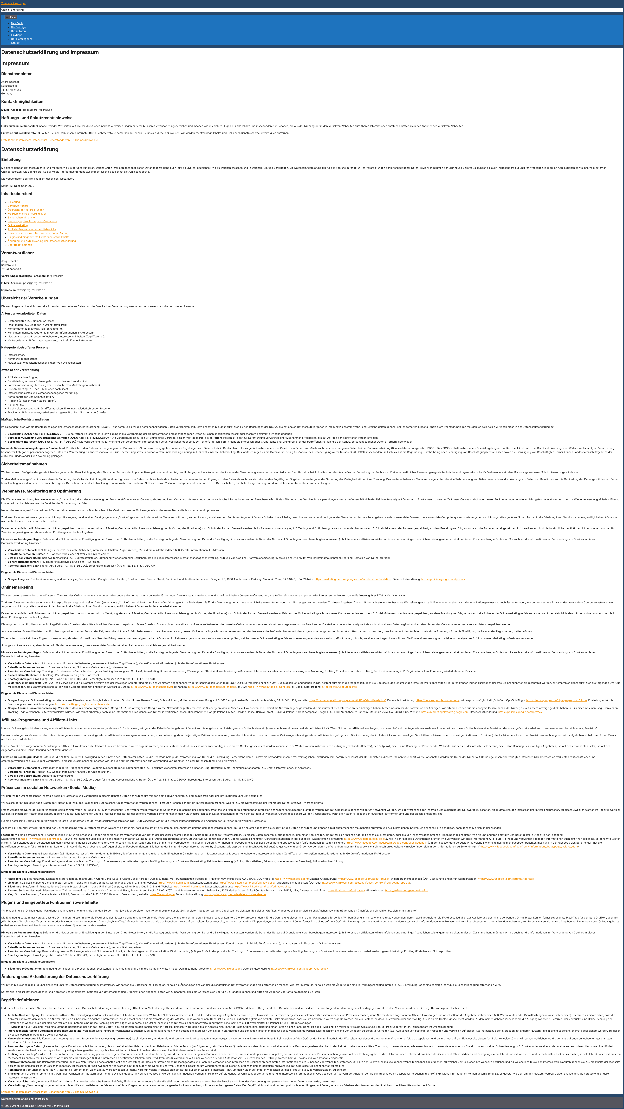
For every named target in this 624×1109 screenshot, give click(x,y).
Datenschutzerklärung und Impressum (24, 1098)
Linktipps (16, 35)
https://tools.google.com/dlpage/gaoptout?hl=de (556, 700)
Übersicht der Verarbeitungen (26, 209)
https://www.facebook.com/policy (41, 838)
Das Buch (17, 23)
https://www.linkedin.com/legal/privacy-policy (247, 882)
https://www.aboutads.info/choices (269, 686)
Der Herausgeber (21, 38)
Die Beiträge (18, 27)
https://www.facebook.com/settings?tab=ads (506, 878)
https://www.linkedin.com (173, 882)
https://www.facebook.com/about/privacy (364, 878)
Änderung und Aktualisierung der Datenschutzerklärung (42, 241)
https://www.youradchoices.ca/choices (212, 686)
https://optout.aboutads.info (339, 686)
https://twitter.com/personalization (406, 890)
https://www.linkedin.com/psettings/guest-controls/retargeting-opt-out (366, 882)
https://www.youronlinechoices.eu (152, 686)
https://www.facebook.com (291, 878)
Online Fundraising (12, 9)
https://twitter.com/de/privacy (346, 890)
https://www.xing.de (162, 894)
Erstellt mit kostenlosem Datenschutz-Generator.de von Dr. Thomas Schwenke (49, 140)
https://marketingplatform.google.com (444, 712)
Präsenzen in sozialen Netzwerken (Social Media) (38, 233)
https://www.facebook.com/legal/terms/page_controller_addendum (387, 842)
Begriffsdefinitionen (20, 244)
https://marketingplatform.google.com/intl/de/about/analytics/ (353, 579)
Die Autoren (18, 31)
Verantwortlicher (18, 205)
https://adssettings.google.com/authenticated (83, 704)
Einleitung (14, 201)
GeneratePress (60, 1105)
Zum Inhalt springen (13, 3)
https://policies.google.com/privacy (443, 579)
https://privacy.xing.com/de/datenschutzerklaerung (235, 894)
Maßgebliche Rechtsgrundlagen (27, 213)
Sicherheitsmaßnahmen (22, 217)
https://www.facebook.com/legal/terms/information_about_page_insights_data (529, 846)
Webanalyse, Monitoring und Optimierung (33, 221)
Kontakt (15, 42)
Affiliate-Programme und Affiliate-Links (32, 229)
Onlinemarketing (18, 225)
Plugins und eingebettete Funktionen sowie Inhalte (38, 237)
